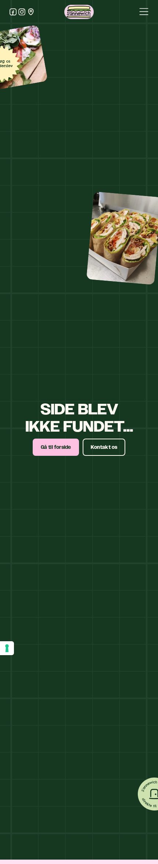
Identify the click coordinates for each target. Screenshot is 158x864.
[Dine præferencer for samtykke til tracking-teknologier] (7, 648)
